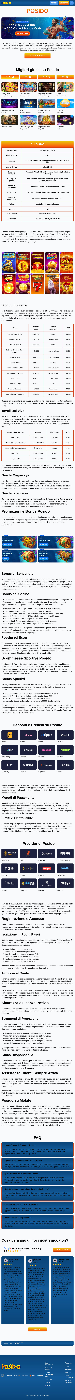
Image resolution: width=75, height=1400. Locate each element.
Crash (45, 77)
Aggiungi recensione (62, 1249)
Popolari (8, 77)
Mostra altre (37, 1329)
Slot (63, 77)
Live (26, 77)
